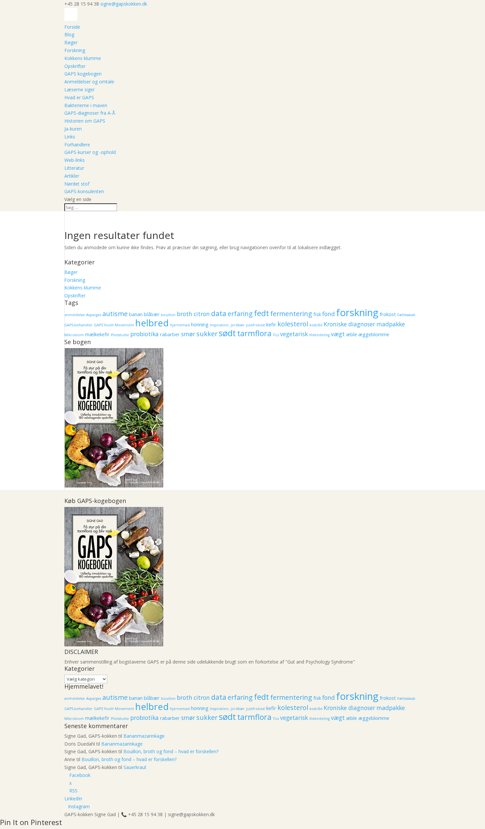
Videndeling (319, 335)
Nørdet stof (76, 184)
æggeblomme (373, 334)
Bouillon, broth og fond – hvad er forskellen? (170, 751)
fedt (261, 313)
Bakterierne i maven (85, 105)
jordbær (238, 325)
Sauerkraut (134, 767)
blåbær (152, 314)
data (218, 313)
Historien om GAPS (84, 121)
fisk (317, 314)
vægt (338, 334)
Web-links (74, 160)
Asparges (93, 314)
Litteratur (74, 168)
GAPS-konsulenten (84, 191)
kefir (271, 324)
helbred (152, 322)
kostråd (315, 325)
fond (328, 314)
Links (69, 136)
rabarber (170, 334)
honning (200, 324)
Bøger (71, 42)
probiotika (144, 334)
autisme (115, 313)
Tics (276, 335)
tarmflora (254, 333)
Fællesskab (406, 314)
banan (136, 314)
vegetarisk (294, 334)
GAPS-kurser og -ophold (90, 152)
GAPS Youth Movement (114, 325)
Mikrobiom (74, 335)
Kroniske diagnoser (349, 324)
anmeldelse (74, 314)
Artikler (71, 176)
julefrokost (255, 325)
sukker (206, 333)
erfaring (240, 313)
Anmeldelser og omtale (89, 81)
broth (184, 314)
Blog (69, 34)
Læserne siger (79, 89)
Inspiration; (219, 325)
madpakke (390, 324)
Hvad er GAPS (79, 97)
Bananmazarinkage (144, 736)
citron (202, 314)
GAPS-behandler (78, 325)
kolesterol (292, 323)
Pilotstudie (120, 335)
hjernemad (180, 325)
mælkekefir (97, 334)
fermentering (291, 313)
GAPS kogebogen (83, 74)
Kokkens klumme (82, 58)
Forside (72, 27)
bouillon (168, 314)
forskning (357, 312)
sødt (227, 333)
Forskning (74, 50)
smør (188, 334)
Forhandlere (77, 144)
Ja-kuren (73, 129)
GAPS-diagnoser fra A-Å (89, 113)
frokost (388, 314)
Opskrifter (74, 66)
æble (351, 334)
